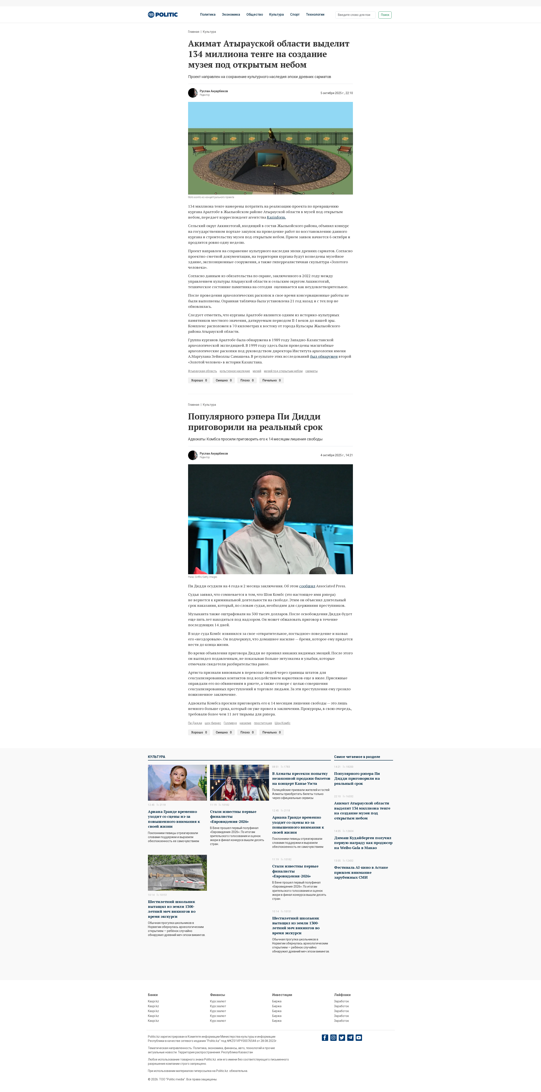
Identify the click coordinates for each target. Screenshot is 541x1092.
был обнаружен (324, 356)
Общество (254, 14)
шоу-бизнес (213, 723)
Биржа (276, 1001)
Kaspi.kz (153, 1001)
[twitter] (342, 1038)
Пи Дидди (195, 723)
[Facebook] (325, 1037)
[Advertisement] (363, 930)
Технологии (315, 14)
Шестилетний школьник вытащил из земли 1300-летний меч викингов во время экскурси (171, 909)
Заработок (341, 1001)
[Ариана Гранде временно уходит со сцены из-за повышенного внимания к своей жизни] (177, 783)
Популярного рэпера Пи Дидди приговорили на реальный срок (357, 778)
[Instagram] (333, 1038)
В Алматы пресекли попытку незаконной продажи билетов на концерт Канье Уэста (301, 778)
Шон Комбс (282, 723)
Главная (193, 31)
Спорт (295, 14)
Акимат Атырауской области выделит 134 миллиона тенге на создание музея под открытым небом (362, 810)
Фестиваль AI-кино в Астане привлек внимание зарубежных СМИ (361, 872)
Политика (208, 14)
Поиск (385, 14)
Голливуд (230, 723)
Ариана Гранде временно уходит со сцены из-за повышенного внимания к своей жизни (174, 819)
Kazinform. (276, 217)
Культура (276, 14)
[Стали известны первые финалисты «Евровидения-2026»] (239, 783)
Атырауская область (202, 371)
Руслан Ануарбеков (214, 91)
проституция (263, 723)
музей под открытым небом (283, 371)
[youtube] (359, 1037)
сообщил (307, 585)
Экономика (231, 14)
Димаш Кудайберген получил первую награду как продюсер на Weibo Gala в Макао (363, 842)
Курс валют (218, 1001)
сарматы (311, 371)
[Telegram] (350, 1038)
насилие (245, 723)
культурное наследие (235, 371)
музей (257, 371)
